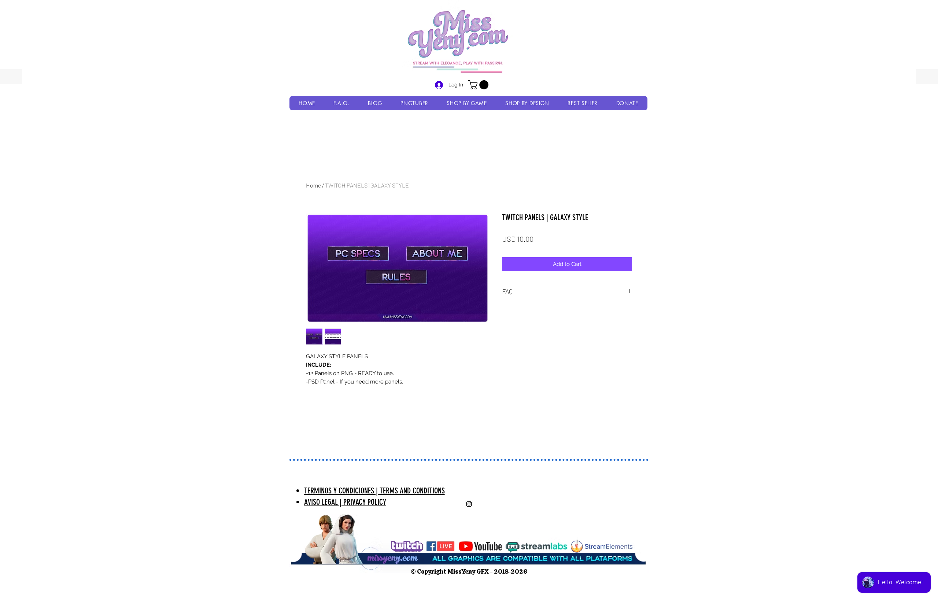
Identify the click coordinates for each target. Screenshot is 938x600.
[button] (479, 84)
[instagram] (469, 504)
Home (313, 185)
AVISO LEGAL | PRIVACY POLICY (345, 502)
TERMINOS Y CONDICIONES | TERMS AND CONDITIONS (374, 491)
